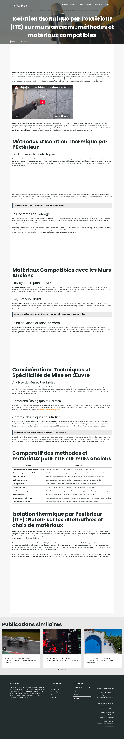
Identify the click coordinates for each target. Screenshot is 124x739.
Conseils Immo (77, 687)
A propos (53, 697)
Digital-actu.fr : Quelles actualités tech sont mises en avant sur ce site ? (62, 659)
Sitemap (53, 687)
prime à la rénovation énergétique (49, 410)
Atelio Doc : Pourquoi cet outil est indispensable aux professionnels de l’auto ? (20, 660)
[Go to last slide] (4, 649)
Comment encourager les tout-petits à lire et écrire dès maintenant (105, 706)
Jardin (80, 4)
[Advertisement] (62, 59)
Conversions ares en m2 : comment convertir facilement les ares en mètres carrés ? (105, 715)
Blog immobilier (30, 10)
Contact (53, 694)
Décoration (98, 4)
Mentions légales (55, 692)
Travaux (88, 4)
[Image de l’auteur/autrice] (11, 41)
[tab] (58, 669)
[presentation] (21, 641)
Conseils (38, 10)
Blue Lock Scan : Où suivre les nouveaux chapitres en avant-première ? (100, 660)
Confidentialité (55, 689)
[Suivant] (119, 649)
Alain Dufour (17, 41)
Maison (108, 4)
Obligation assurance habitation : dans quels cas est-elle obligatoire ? (105, 724)
